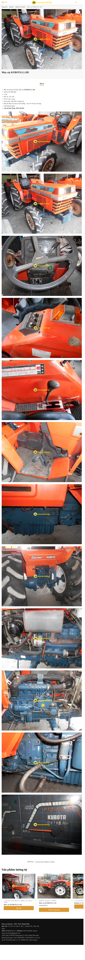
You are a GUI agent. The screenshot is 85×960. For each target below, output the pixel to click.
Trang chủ (4, 7)
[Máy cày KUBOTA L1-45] (54, 886)
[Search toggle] (76, 2)
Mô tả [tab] (42, 84)
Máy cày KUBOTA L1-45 (47, 903)
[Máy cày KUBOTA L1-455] (18, 886)
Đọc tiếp (18, 908)
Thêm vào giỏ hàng (54, 910)
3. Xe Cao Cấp (39, 861)
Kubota (11, 7)
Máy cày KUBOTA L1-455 (13, 904)
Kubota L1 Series (20, 7)
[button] (78, 12)
